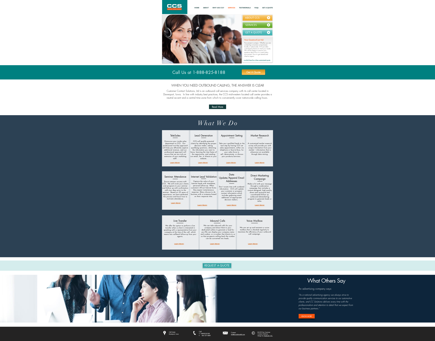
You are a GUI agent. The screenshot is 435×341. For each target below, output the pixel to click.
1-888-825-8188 (205, 334)
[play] (237, 61)
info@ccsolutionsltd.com (238, 334)
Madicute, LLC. (268, 336)
